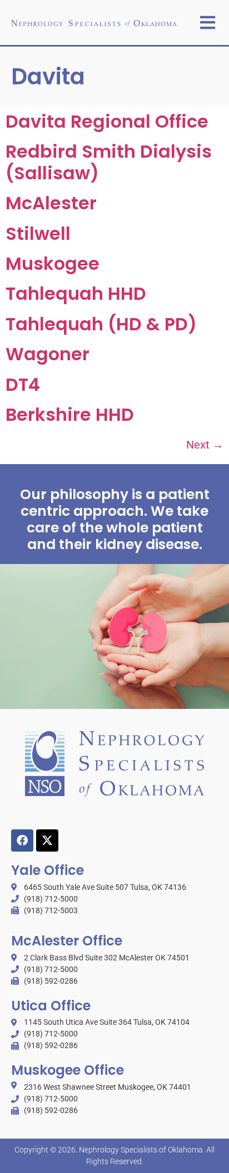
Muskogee (52, 263)
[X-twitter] (47, 840)
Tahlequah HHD (76, 293)
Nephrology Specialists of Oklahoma (141, 1149)
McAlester (51, 202)
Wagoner (47, 353)
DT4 (23, 384)
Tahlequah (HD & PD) (101, 323)
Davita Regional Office (107, 121)
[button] (207, 22)
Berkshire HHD (70, 414)
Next (204, 444)
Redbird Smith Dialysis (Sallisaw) (109, 162)
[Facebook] (22, 840)
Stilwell (38, 233)
